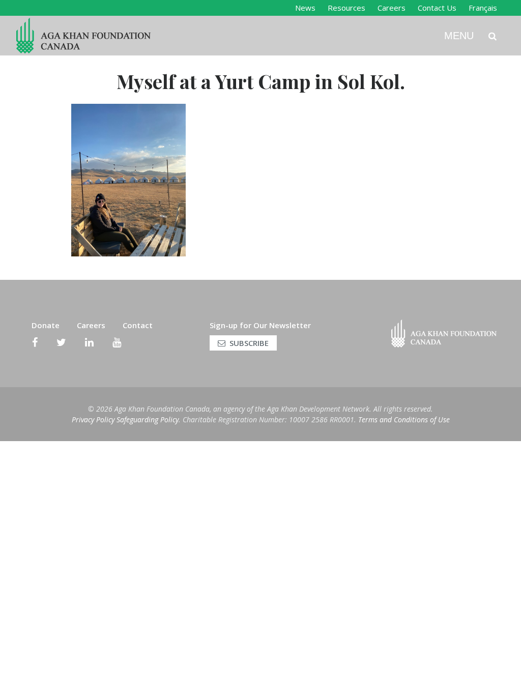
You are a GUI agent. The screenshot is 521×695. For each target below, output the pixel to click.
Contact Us (437, 8)
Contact (138, 325)
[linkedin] (89, 342)
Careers (392, 8)
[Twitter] (61, 342)
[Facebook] (35, 342)
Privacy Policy (93, 419)
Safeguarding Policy (148, 419)
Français (483, 8)
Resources (346, 8)
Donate (46, 325)
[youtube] (116, 342)
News (305, 8)
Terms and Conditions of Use (404, 419)
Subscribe (249, 343)
